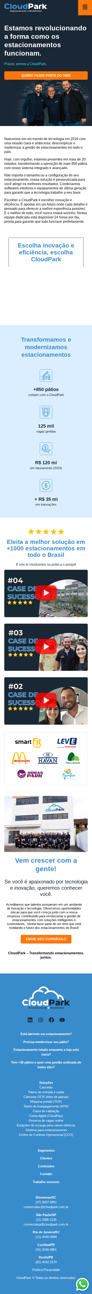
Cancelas (46, 1087)
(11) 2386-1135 (46, 1219)
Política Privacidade (46, 1270)
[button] (46, 593)
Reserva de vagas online (46, 1120)
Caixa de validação (46, 1111)
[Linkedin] (30, 1019)
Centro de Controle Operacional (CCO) (46, 1135)
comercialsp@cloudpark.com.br (46, 1224)
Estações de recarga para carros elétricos (46, 1125)
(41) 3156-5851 (46, 1249)
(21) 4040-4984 (46, 1237)
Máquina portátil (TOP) (46, 1101)
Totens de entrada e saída (46, 1092)
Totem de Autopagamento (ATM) (46, 1106)
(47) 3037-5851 (46, 1202)
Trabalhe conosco (46, 1182)
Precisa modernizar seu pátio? (46, 1042)
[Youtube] (62, 1019)
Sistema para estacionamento (46, 1130)
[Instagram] (40, 1019)
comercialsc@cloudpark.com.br (46, 1207)
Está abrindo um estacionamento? (46, 1034)
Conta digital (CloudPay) (46, 1116)
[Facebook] (51, 1019)
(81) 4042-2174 (46, 1262)
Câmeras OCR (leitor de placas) (46, 1097)
